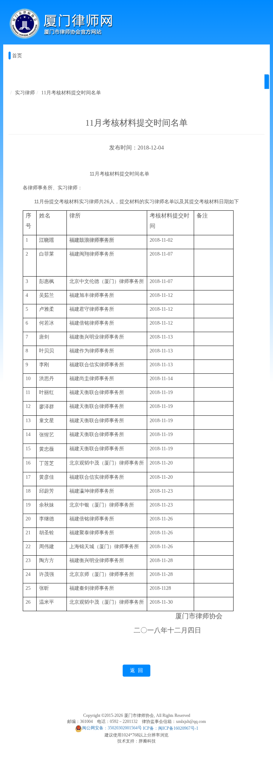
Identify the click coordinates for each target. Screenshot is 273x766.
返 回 (136, 670)
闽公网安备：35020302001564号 (112, 727)
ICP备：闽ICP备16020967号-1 (170, 727)
